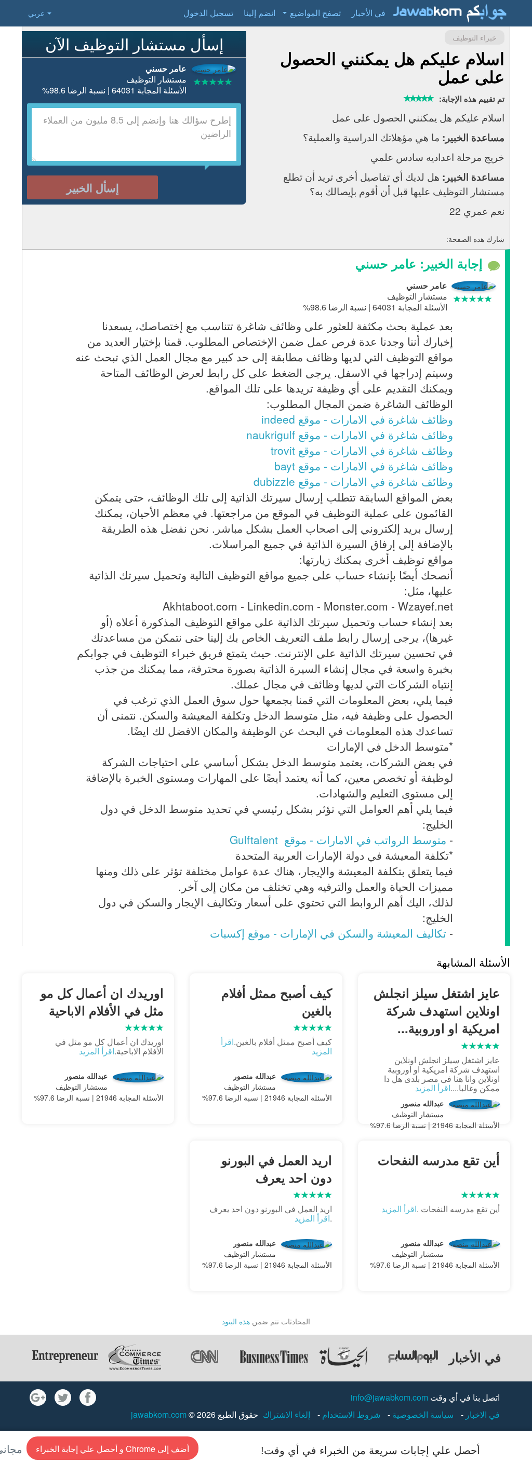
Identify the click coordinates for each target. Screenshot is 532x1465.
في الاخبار (481, 1414)
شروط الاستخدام (350, 1414)
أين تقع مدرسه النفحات (439, 1160)
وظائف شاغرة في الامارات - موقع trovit (362, 450)
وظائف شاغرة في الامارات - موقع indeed (357, 419)
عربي (36, 13)
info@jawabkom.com (389, 1397)
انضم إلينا (259, 13)
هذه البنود (236, 1321)
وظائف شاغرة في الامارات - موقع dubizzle (353, 481)
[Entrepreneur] (65, 1357)
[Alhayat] (343, 1357)
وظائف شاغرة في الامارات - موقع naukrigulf (349, 434)
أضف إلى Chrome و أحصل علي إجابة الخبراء (112, 1449)
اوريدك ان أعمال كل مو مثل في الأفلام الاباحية (102, 1001)
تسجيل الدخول (208, 13)
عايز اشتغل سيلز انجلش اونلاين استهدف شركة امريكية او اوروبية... (437, 1010)
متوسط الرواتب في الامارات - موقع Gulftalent (336, 839)
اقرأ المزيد (432, 1088)
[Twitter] (63, 1397)
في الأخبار (368, 13)
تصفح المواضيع (315, 13)
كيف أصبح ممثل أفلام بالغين (276, 1001)
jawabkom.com (159, 1414)
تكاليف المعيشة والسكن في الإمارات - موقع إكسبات (328, 933)
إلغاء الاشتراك (286, 1414)
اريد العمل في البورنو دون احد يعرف (276, 1168)
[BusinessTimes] (274, 1357)
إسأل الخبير (92, 187)
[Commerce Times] (134, 1357)
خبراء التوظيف (475, 37)
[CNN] (204, 1357)
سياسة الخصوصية (422, 1414)
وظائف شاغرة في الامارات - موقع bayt (363, 465)
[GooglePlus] (38, 1397)
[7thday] (413, 1357)
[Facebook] (87, 1397)
